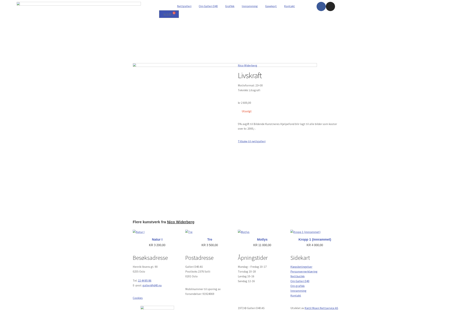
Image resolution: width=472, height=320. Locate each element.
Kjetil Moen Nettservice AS (321, 308)
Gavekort (271, 6)
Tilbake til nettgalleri (252, 141)
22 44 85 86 (144, 280)
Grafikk (229, 6)
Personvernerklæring (303, 271)
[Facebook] (321, 6)
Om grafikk (297, 286)
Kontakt (289, 6)
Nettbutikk (297, 276)
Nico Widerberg (247, 65)
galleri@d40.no (152, 285)
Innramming (250, 6)
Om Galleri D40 (208, 6)
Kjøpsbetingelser (301, 266)
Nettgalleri (184, 6)
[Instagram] (330, 6)
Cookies (138, 298)
